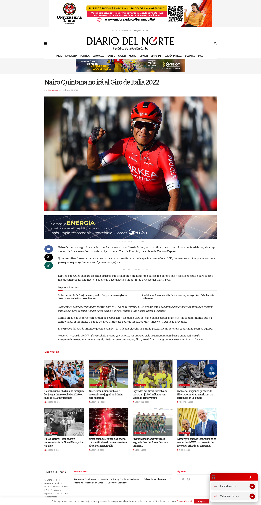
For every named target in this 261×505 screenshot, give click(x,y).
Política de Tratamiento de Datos (88, 482)
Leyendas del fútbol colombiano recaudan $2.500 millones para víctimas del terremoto (150, 394)
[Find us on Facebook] (178, 479)
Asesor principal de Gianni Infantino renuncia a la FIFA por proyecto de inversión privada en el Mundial (196, 442)
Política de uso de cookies (156, 479)
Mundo (132, 56)
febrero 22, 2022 (70, 90)
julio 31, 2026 (140, 450)
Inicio (59, 56)
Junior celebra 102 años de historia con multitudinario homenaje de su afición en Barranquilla (108, 442)
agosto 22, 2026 (141, 402)
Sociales (190, 56)
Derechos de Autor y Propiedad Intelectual (120, 479)
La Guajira (71, 56)
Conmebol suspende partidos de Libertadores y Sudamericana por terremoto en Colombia (195, 394)
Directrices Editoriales (117, 482)
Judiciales (98, 56)
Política (85, 56)
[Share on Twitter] (48, 257)
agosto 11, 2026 (185, 402)
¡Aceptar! (201, 501)
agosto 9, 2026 (52, 450)
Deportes (52, 385)
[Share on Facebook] (48, 249)
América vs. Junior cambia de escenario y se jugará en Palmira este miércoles (106, 394)
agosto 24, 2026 (97, 402)
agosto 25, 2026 (53, 402)
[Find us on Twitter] (183, 479)
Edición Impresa (173, 56)
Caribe (111, 56)
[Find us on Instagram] (188, 479)
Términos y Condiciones (85, 479)
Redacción (53, 90)
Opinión (144, 56)
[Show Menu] (45, 43)
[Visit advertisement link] (130, 13)
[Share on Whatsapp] (48, 265)
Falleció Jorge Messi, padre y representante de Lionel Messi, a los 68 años (63, 442)
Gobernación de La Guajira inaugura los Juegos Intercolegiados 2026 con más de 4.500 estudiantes (64, 394)
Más (200, 56)
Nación (122, 56)
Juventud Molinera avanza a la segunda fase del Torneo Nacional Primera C (151, 442)
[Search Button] (215, 43)
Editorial (156, 56)
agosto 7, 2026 (97, 450)
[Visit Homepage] (130, 43)
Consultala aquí (184, 501)
